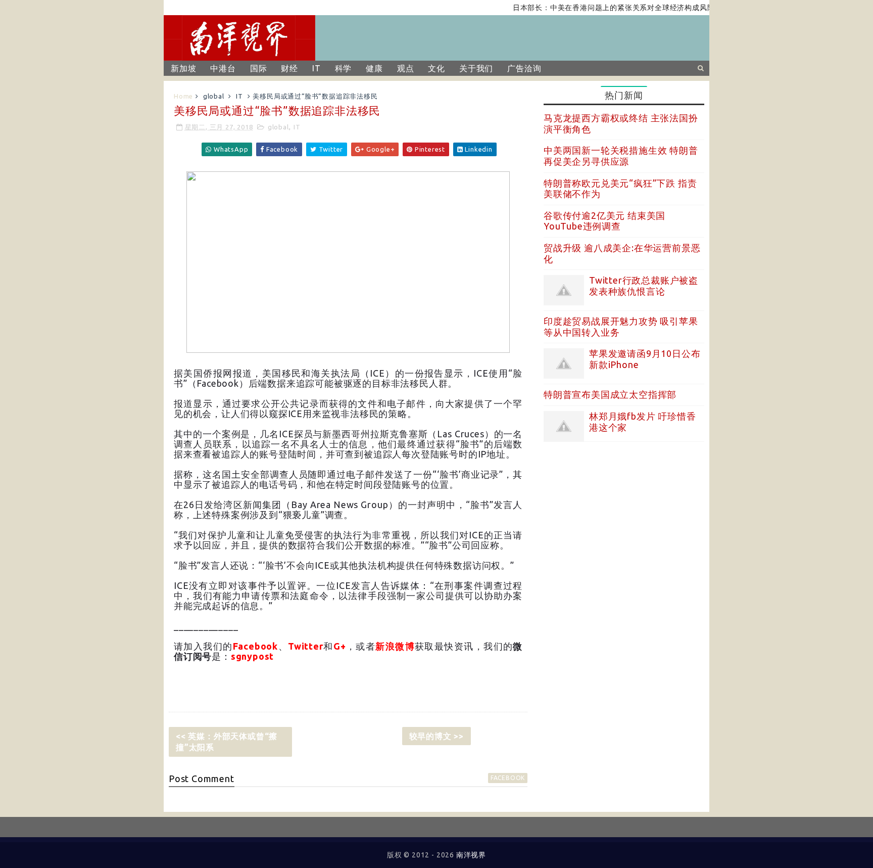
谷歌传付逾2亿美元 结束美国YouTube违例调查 (604, 221)
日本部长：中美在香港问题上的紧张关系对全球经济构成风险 (601, 8)
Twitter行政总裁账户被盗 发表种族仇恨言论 (643, 285)
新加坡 (183, 68)
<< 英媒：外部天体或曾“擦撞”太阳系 (226, 742)
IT (316, 68)
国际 (258, 68)
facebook (508, 777)
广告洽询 (524, 68)
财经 (289, 68)
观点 (405, 68)
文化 (436, 68)
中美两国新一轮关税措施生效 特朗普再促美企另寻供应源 (621, 155)
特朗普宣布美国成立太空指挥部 (610, 394)
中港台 (222, 68)
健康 (374, 68)
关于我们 (476, 68)
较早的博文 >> (436, 736)
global (213, 96)
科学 (343, 68)
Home (183, 96)
